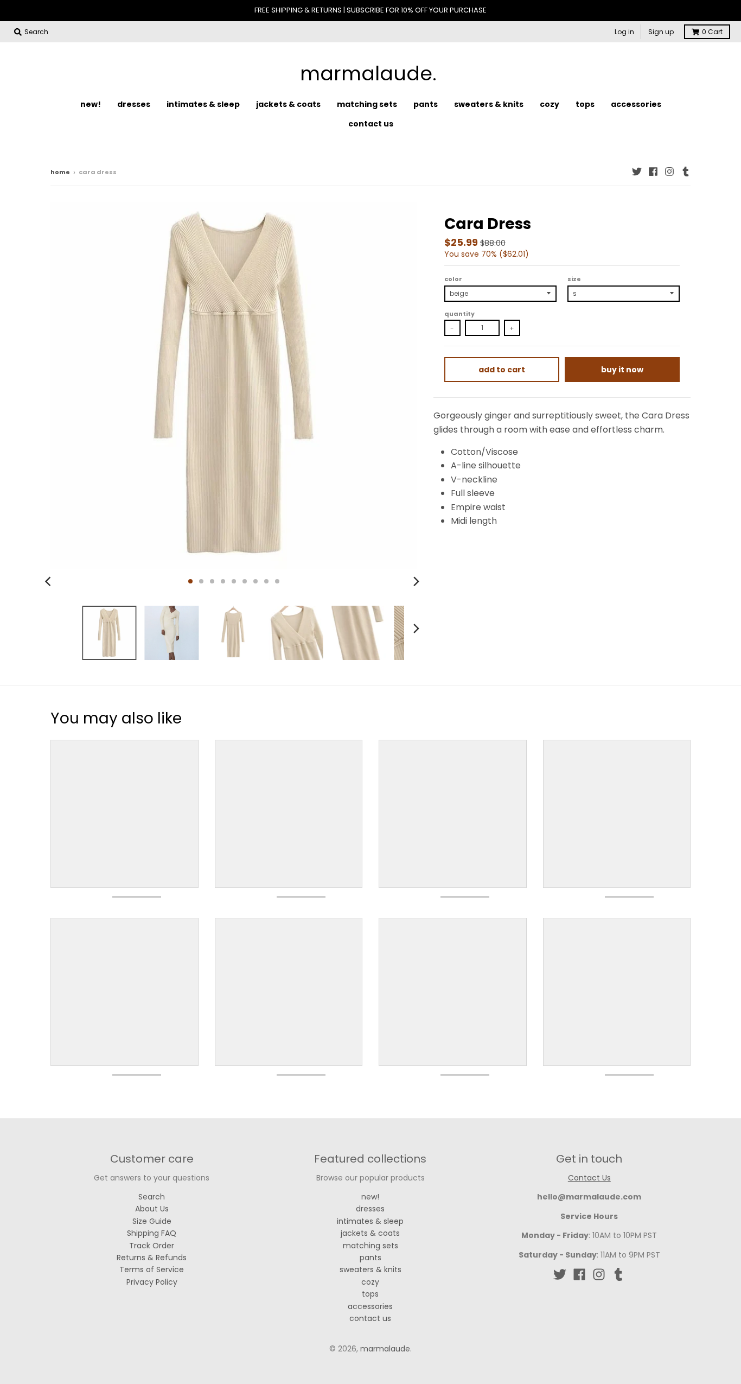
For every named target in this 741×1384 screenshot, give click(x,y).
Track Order (151, 1245)
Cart (712, 31)
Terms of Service (151, 1269)
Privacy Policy (151, 1282)
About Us (152, 1208)
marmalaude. (368, 74)
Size (574, 279)
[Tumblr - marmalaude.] (686, 171)
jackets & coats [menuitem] (288, 104)
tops (370, 1293)
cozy (370, 1282)
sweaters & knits (370, 1269)
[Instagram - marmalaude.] (669, 171)
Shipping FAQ (151, 1233)
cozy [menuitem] (549, 104)
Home (60, 172)
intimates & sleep (370, 1221)
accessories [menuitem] (636, 104)
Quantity (459, 313)
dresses (370, 1208)
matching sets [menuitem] (367, 104)
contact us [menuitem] (370, 123)
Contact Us (589, 1177)
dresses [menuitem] (133, 104)
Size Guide (151, 1221)
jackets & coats (370, 1233)
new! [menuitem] (90, 104)
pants (370, 1257)
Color (453, 279)
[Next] (416, 581)
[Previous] (49, 581)
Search (151, 1196)
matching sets (370, 1245)
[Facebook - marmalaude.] (653, 171)
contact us (370, 1318)
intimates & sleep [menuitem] (203, 104)
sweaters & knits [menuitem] (488, 104)
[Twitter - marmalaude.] (637, 171)
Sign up (661, 31)
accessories (370, 1306)
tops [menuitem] (585, 104)
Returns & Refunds (152, 1257)
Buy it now (622, 369)
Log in (624, 31)
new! (370, 1196)
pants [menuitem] (425, 104)
